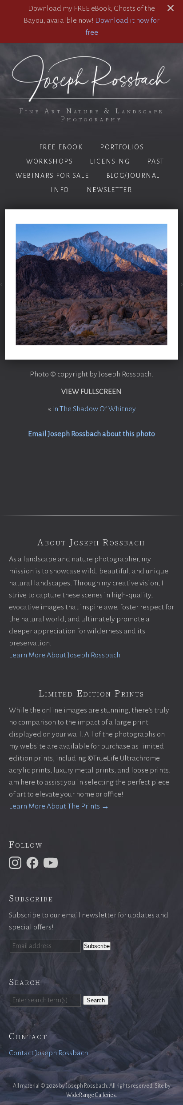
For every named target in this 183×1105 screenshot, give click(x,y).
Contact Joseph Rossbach (48, 1053)
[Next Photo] (180, 284)
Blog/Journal (133, 175)
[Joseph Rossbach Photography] (91, 96)
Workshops (49, 161)
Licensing (110, 161)
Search (96, 1000)
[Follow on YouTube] (52, 862)
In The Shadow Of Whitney (94, 409)
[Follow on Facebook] (33, 862)
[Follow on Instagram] (16, 862)
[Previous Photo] (2, 284)
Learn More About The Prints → (59, 806)
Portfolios (122, 147)
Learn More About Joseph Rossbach (64, 655)
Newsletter (109, 189)
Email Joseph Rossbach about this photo (91, 434)
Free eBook (61, 147)
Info (60, 189)
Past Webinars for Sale (90, 168)
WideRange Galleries (91, 1095)
